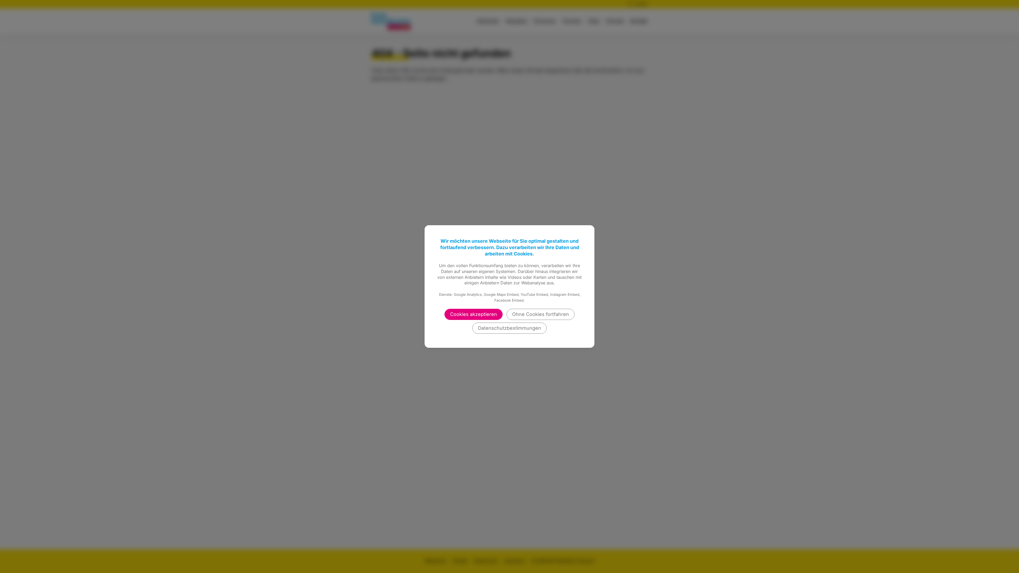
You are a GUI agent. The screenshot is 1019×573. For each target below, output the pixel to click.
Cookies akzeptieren (473, 314)
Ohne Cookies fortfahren (540, 314)
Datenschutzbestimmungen (509, 328)
